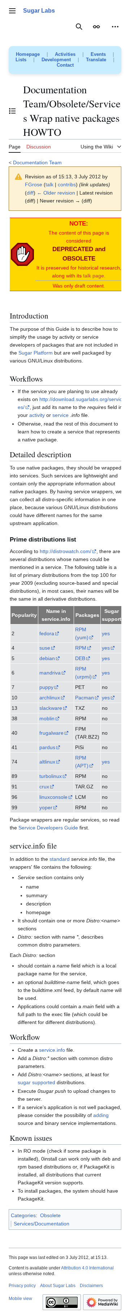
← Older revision (56, 193)
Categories (23, 1215)
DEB (80, 658)
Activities (65, 54)
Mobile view (20, 1298)
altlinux (47, 762)
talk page (93, 276)
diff (30, 193)
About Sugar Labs (57, 1285)
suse (44, 648)
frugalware (51, 733)
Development (56, 59)
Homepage (28, 54)
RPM (80, 648)
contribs (67, 184)
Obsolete (50, 1215)
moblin (47, 718)
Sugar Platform (35, 353)
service (60, 415)
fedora (46, 633)
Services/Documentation (41, 1224)
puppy (46, 687)
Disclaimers (91, 1285)
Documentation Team (37, 162)
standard (59, 859)
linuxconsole (53, 797)
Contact (65, 65)
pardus (47, 747)
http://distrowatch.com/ (65, 551)
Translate (96, 59)
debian (47, 658)
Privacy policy (22, 1285)
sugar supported (36, 1082)
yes (106, 633)
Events (98, 54)
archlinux (49, 697)
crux (44, 786)
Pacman (84, 697)
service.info (52, 1050)
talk (49, 184)
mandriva (50, 673)
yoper (45, 807)
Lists (21, 59)
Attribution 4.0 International (87, 1267)
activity (37, 415)
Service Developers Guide (48, 828)
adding (101, 1115)
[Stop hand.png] (22, 254)
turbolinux (50, 776)
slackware (50, 708)
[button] (12, 11)
